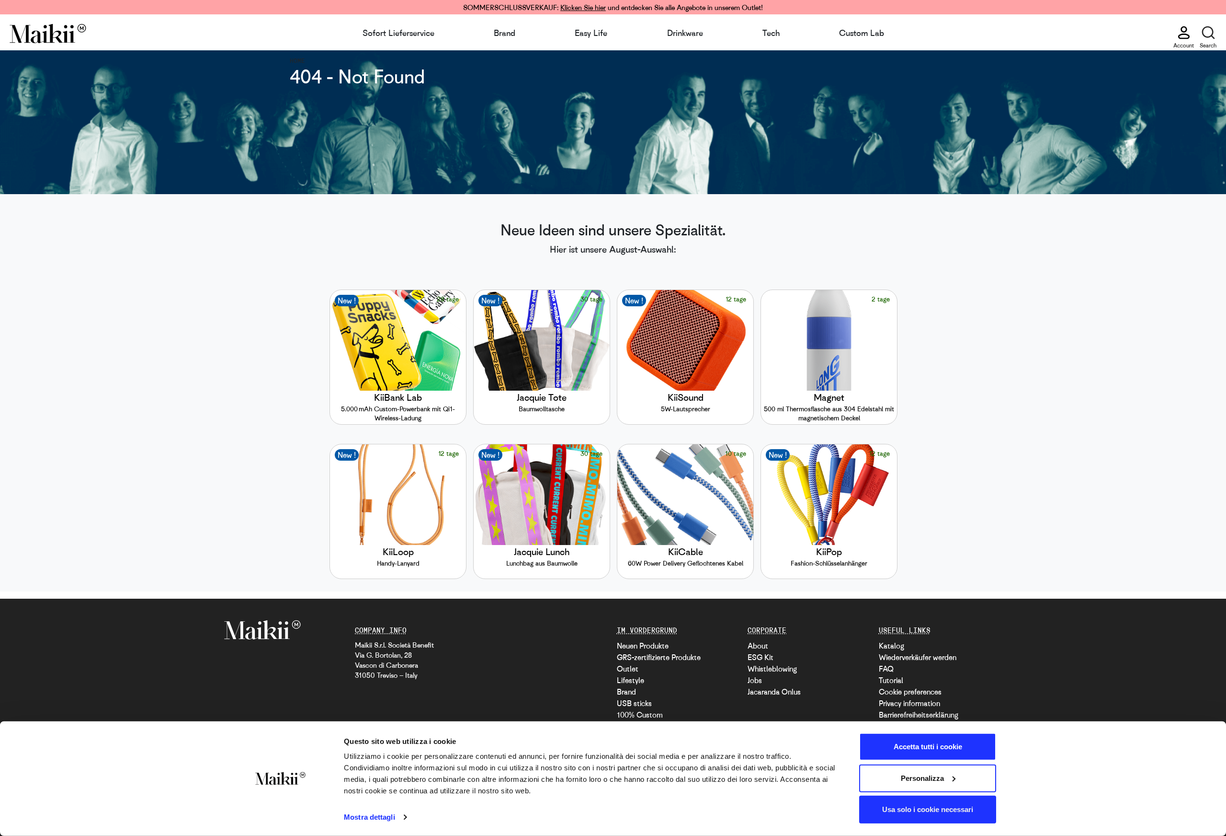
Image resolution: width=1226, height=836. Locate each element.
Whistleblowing (772, 668)
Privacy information (909, 703)
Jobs (755, 680)
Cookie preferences (910, 692)
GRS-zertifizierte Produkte (659, 657)
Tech (771, 32)
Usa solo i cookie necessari (927, 809)
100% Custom (640, 715)
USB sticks (634, 703)
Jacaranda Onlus (774, 692)
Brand (504, 32)
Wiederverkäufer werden (917, 657)
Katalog (891, 645)
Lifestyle (630, 680)
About (758, 645)
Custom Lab (861, 32)
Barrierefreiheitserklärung (918, 715)
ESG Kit (760, 657)
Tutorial (891, 680)
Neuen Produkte (643, 645)
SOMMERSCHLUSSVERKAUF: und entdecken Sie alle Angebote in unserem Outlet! (613, 7)
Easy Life (591, 32)
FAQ (886, 668)
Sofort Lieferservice (398, 32)
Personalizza (922, 778)
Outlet (627, 668)
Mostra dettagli (369, 817)
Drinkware (685, 32)
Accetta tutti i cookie (928, 747)
